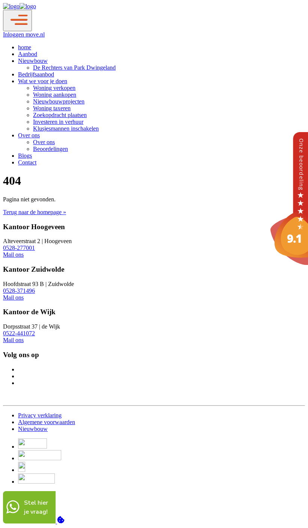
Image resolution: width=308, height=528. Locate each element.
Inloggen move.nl (24, 34)
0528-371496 (19, 291)
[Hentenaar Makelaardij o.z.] (289, 263)
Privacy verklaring (40, 415)
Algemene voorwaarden (46, 422)
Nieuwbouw (33, 61)
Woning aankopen (54, 94)
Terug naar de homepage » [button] (34, 212)
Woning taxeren (52, 108)
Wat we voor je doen (42, 81)
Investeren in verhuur (58, 122)
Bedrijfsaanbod (36, 74)
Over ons (29, 135)
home (24, 47)
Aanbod (27, 54)
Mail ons (13, 254)
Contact (27, 162)
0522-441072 (19, 333)
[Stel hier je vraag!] (30, 521)
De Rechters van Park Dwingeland (74, 67)
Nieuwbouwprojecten (59, 101)
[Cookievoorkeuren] (61, 521)
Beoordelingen (50, 149)
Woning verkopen (54, 88)
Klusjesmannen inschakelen (66, 128)
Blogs (25, 155)
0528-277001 (19, 248)
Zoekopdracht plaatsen (60, 115)
